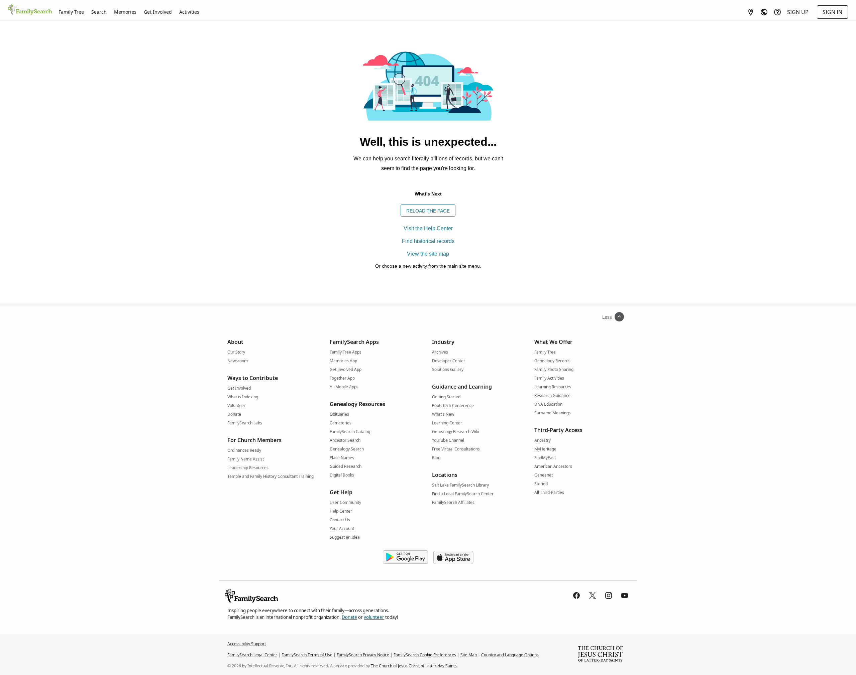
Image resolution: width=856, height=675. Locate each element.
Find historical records (428, 241)
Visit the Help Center (428, 228)
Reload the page (428, 211)
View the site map (428, 254)
